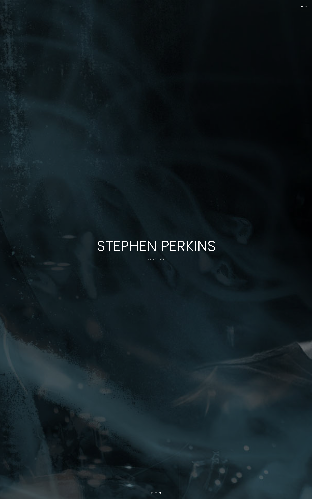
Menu (306, 6)
